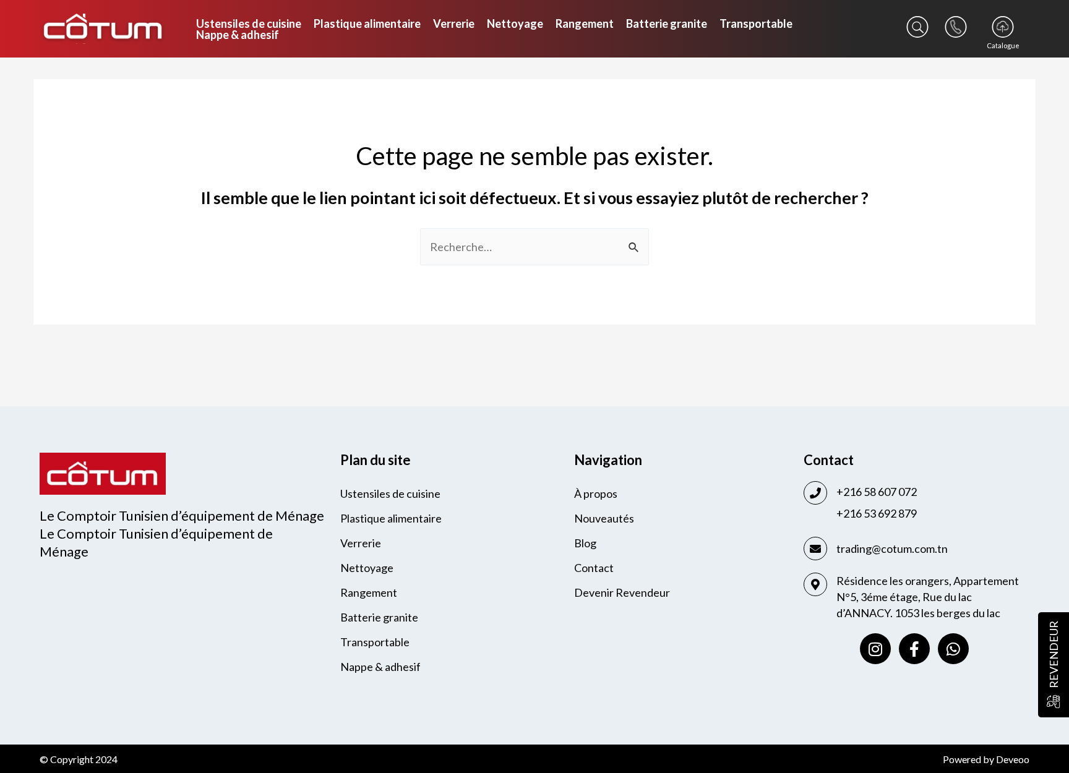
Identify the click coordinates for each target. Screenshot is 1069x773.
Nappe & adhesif (237, 34)
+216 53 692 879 (876, 513)
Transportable (755, 23)
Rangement (585, 23)
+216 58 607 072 (876, 491)
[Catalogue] (1002, 27)
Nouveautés (604, 518)
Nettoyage (515, 23)
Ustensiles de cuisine (248, 23)
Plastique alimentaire (367, 23)
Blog (585, 543)
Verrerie (453, 23)
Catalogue (1003, 45)
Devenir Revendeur (622, 592)
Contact (594, 567)
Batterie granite (666, 23)
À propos (595, 493)
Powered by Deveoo (986, 759)
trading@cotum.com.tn (892, 548)
